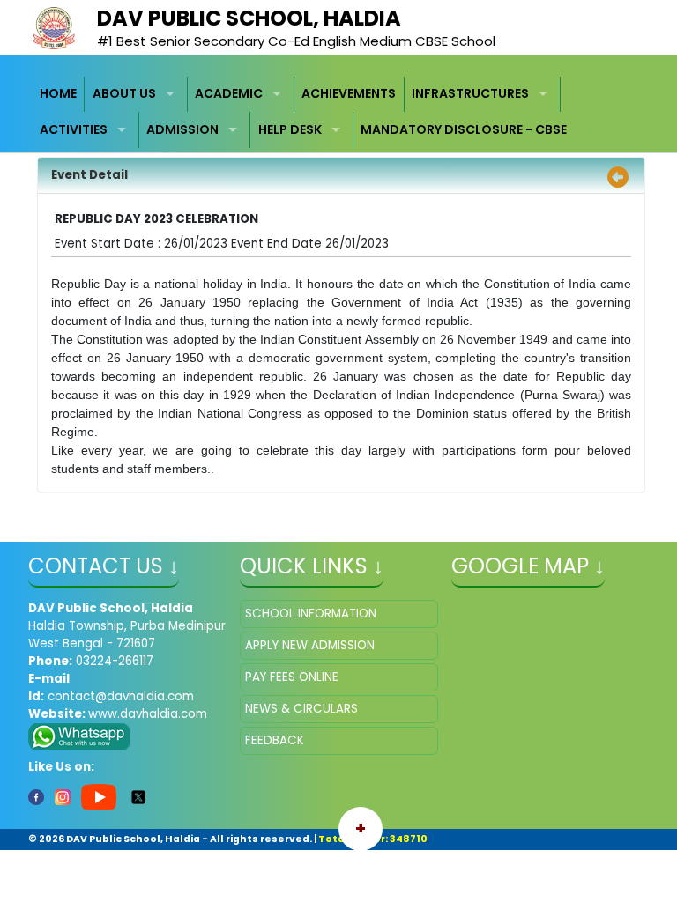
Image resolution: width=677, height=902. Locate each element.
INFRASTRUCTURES (470, 93)
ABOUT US (124, 93)
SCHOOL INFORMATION (310, 613)
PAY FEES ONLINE (291, 677)
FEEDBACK (274, 740)
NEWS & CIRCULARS (301, 708)
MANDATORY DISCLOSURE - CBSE (464, 129)
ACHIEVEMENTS (348, 93)
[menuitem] (59, 95)
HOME (58, 93)
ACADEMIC (229, 93)
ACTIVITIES (74, 129)
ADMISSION (182, 129)
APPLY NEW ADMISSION (310, 645)
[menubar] (339, 112)
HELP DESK (290, 129)
